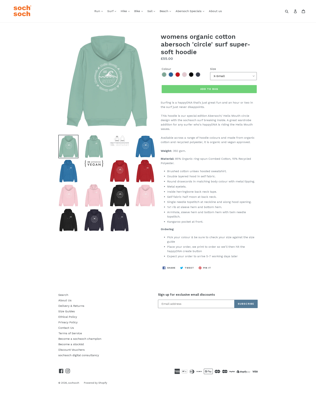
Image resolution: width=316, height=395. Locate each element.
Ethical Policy (67, 317)
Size (213, 69)
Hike (124, 11)
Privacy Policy (68, 322)
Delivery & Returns (71, 306)
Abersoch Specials (189, 11)
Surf (110, 11)
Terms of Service (70, 333)
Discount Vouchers (71, 349)
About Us (65, 300)
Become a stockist (71, 344)
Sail (150, 11)
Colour (166, 69)
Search (63, 295)
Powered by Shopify (95, 382)
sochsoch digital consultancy (78, 355)
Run (97, 11)
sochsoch (73, 382)
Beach (164, 11)
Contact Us (66, 328)
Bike (137, 11)
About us (215, 11)
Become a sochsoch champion (79, 338)
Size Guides (66, 311)
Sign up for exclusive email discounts (186, 294)
